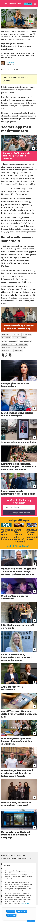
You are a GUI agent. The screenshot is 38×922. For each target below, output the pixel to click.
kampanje (23, 344)
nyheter (18, 350)
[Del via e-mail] (9, 355)
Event (20, 3)
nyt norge (26, 334)
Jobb (5, 3)
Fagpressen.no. (25, 903)
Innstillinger (31, 920)
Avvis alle (11, 911)
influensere (7, 350)
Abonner (28, 3)
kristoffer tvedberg (11, 334)
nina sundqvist (19, 338)
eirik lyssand (25, 341)
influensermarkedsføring (13, 347)
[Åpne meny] (35, 3)
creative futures (9, 344)
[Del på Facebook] (2, 355)
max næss (6, 338)
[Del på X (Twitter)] (6, 355)
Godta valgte (21, 911)
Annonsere (12, 3)
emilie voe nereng (9, 341)
